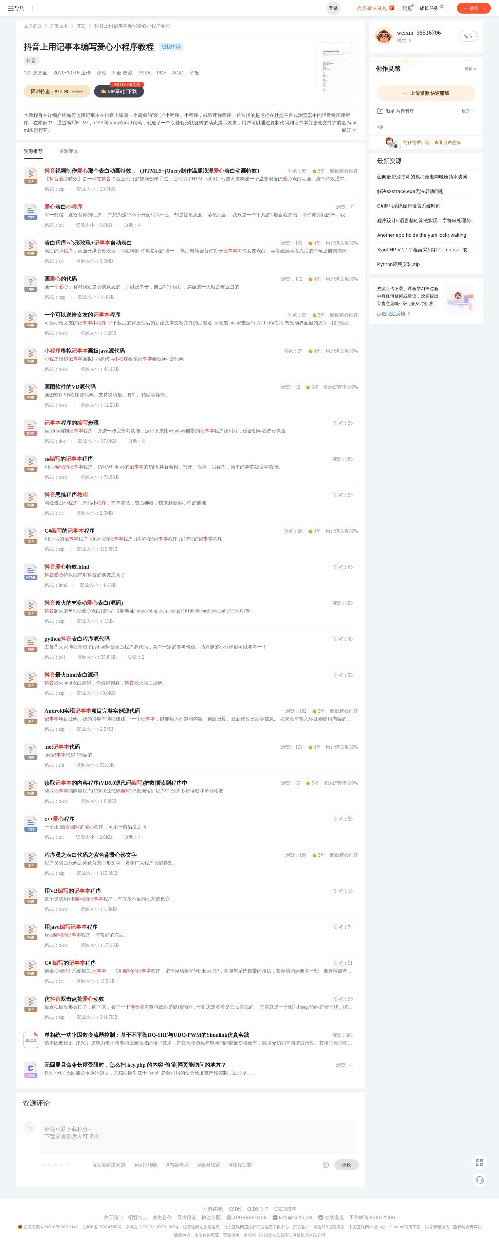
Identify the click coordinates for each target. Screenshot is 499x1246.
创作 (474, 8)
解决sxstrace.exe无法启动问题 (410, 191)
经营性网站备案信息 (201, 1226)
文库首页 (32, 26)
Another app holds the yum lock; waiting (421, 235)
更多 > (470, 68)
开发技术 (59, 26)
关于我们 (113, 1217)
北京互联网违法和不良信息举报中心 (256, 1226)
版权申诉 (171, 46)
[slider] (55, 1164)
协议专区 (211, 1217)
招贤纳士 (137, 1217)
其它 (81, 26)
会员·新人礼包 (372, 8)
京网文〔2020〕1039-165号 (152, 1226)
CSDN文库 (258, 1209)
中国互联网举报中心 (367, 1226)
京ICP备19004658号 (102, 1226)
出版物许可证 (207, 1235)
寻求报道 (186, 1217)
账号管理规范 (437, 1226)
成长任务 (430, 8)
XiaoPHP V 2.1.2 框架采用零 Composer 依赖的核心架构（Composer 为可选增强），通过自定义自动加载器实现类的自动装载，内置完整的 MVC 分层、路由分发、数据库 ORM (426, 249)
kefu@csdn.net (296, 1217)
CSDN (235, 1209)
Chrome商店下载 (405, 1226)
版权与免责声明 (467, 1226)
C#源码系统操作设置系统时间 (409, 206)
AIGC (177, 72)
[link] (32, 26)
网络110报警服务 (329, 1226)
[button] (349, 130)
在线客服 (334, 1217)
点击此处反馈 (391, 313)
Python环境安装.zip (398, 264)
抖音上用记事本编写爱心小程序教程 (90, 47)
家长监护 (301, 1226)
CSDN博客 (285, 1209)
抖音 (31, 60)
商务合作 (162, 1217)
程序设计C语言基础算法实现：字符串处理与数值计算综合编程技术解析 (426, 220)
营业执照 (231, 1235)
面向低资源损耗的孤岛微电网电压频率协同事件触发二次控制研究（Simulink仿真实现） (426, 176)
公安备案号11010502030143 (51, 1226)
